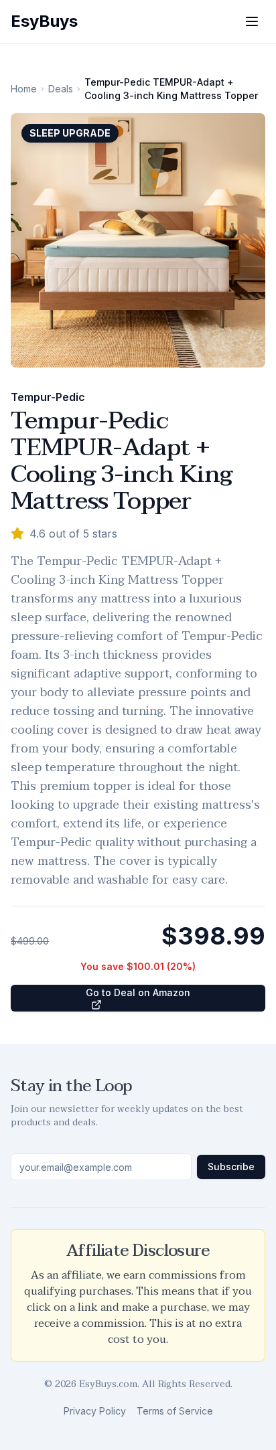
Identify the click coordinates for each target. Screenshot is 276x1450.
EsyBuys (44, 21)
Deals (60, 88)
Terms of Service (175, 1411)
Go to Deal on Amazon (138, 992)
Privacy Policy (95, 1411)
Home (24, 88)
